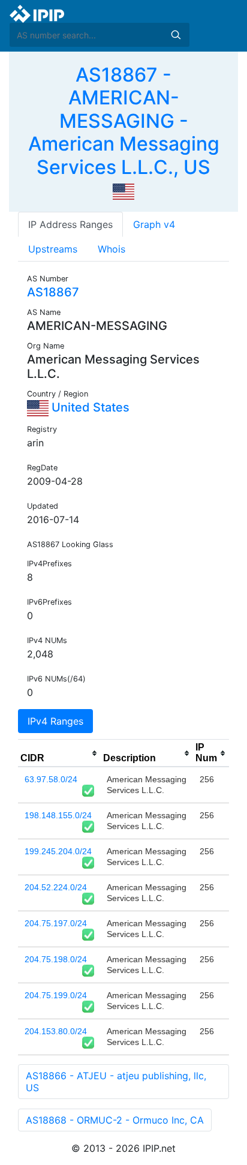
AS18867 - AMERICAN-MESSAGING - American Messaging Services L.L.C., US (123, 121)
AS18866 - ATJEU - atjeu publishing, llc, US (116, 1082)
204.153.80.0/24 (56, 1031)
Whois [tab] (111, 249)
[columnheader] (59, 753)
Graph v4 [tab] (154, 224)
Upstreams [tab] (52, 249)
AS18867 (53, 292)
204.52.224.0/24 (56, 887)
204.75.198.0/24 (56, 959)
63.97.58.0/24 (51, 779)
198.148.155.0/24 (58, 815)
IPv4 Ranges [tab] (55, 721)
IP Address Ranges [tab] (70, 224)
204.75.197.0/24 (56, 923)
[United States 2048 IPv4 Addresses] (123, 191)
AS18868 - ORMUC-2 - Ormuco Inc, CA (115, 1120)
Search (175, 34)
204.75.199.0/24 (56, 995)
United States (89, 407)
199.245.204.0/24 (58, 851)
